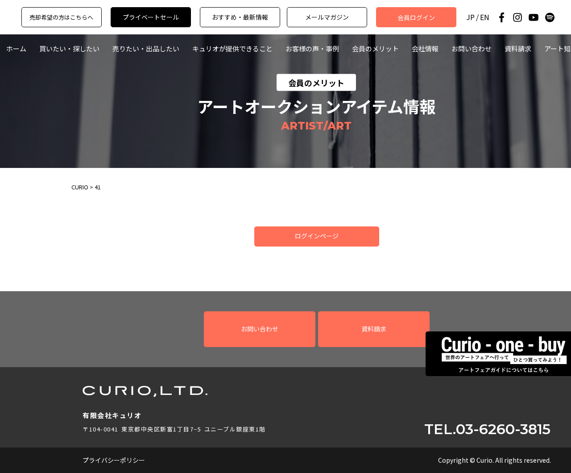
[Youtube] (533, 17)
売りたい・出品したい (145, 48)
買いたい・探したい (69, 48)
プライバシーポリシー (114, 460)
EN (484, 17)
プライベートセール (151, 17)
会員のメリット (375, 48)
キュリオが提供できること (232, 48)
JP (470, 17)
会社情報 (425, 48)
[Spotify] (549, 17)
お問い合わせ (471, 48)
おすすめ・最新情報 (240, 17)
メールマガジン (327, 17)
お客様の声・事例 (312, 48)
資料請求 (518, 48)
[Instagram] (517, 17)
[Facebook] (501, 17)
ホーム (16, 48)
